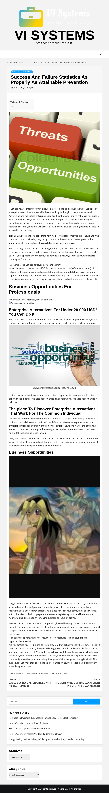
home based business (22, 72)
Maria (17, 87)
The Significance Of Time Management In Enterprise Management (77, 683)
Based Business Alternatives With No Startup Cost (30, 683)
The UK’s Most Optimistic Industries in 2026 (29, 728)
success (63, 673)
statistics (54, 673)
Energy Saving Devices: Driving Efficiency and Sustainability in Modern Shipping (46, 739)
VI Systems (54, 35)
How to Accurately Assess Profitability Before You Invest (35, 733)
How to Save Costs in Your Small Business (28, 723)
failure (27, 673)
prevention (35, 673)
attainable (18, 673)
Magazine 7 (63, 788)
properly (45, 673)
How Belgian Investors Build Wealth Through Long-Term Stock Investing (43, 717)
